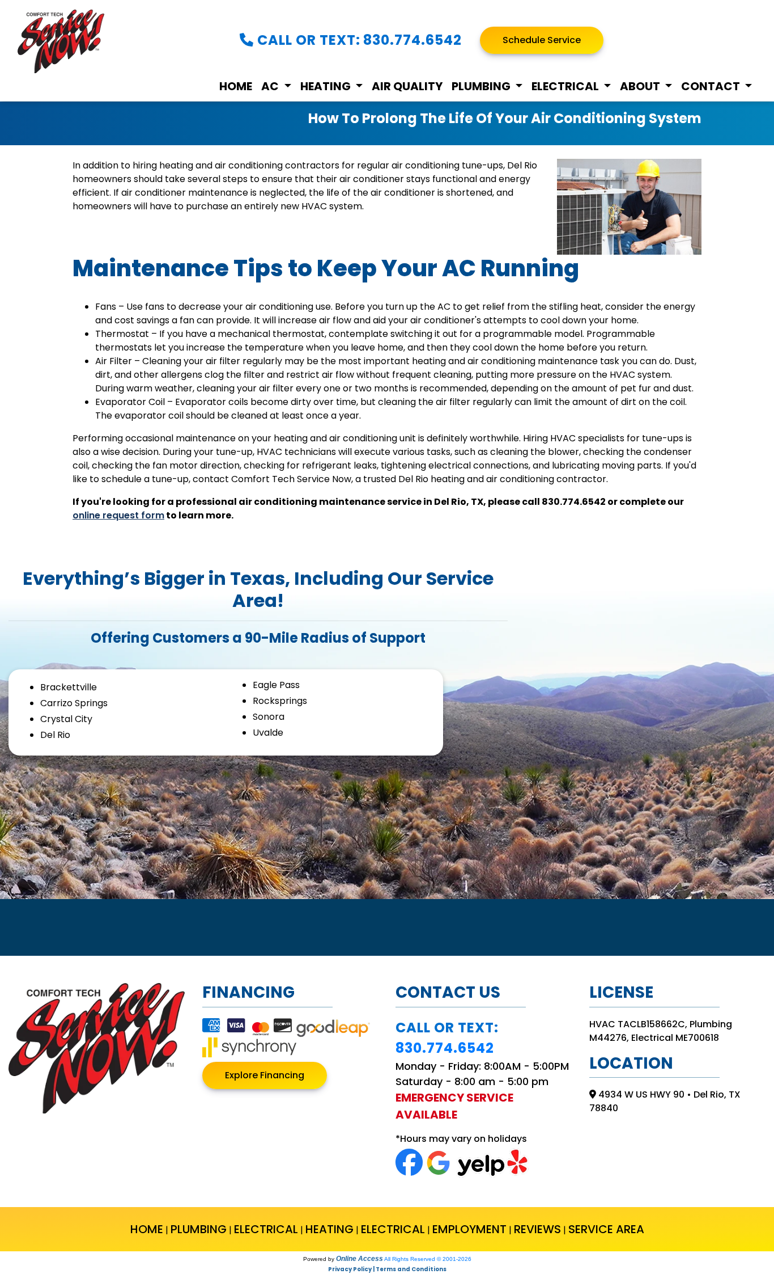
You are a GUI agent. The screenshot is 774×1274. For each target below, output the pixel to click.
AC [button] (271, 87)
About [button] (641, 87)
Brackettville (68, 687)
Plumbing (199, 1229)
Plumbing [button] (482, 87)
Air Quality (407, 87)
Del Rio (55, 734)
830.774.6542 (412, 40)
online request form (118, 515)
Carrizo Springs (74, 703)
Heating (329, 1229)
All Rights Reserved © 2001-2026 (427, 1259)
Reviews (537, 1229)
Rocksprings (280, 700)
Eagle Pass (276, 684)
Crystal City (66, 718)
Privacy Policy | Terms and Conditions (387, 1269)
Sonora (268, 716)
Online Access (359, 1259)
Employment (469, 1229)
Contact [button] (711, 87)
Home (235, 87)
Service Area (606, 1229)
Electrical (266, 1229)
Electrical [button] (566, 87)
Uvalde (268, 732)
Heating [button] (326, 87)
